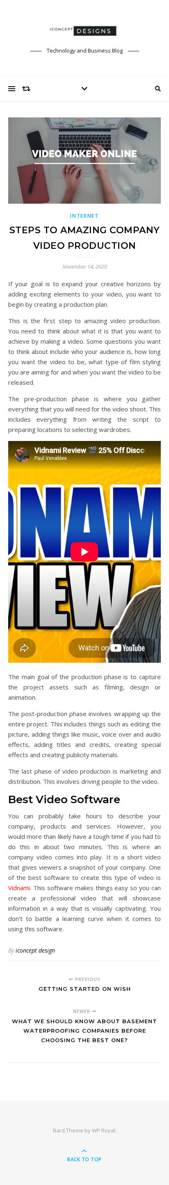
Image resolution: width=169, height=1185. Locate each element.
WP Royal (103, 1130)
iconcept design (35, 950)
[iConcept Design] (84, 31)
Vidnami (19, 888)
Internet (84, 215)
